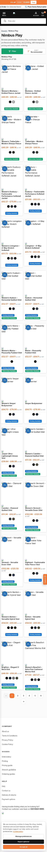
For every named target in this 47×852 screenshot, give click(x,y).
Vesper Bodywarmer (33, 403)
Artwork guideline (9, 770)
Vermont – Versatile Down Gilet (10, 563)
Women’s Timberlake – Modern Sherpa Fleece (11, 142)
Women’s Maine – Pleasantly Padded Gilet (12, 352)
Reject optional (23, 842)
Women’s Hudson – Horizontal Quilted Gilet (11, 299)
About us (5, 731)
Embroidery (6, 757)
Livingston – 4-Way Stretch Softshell (33, 247)
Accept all (23, 847)
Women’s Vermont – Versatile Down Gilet (33, 509)
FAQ (3, 786)
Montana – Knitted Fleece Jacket (33, 92)
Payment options (8, 799)
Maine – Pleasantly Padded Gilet (33, 352)
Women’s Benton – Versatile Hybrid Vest (10, 618)
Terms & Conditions (9, 736)
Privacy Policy (7, 740)
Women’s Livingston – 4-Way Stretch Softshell (11, 248)
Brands (4, 31)
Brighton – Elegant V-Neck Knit (10, 668)
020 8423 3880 (37, 809)
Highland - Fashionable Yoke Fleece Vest (35, 563)
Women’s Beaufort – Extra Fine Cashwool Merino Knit (34, 669)
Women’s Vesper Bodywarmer (9, 404)
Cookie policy (18, 831)
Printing (5, 761)
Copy (33, 2)
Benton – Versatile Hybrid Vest (32, 618)
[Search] (5, 21)
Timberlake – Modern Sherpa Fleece (34, 142)
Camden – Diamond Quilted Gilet (10, 509)
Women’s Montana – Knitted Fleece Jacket (11, 92)
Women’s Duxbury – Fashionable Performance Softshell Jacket (11, 195)
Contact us (6, 791)
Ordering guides (8, 774)
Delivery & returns (9, 795)
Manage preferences (23, 836)
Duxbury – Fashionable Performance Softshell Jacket (34, 194)
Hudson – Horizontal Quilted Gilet (33, 299)
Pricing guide (7, 765)
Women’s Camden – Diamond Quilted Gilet (34, 455)
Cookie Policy (7, 744)
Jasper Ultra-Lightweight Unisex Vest (10, 456)
